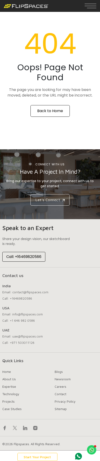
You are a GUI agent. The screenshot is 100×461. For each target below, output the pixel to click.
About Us (9, 379)
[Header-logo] (26, 6)
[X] (15, 428)
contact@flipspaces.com (30, 292)
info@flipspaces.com (27, 314)
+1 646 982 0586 (22, 320)
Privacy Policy (65, 401)
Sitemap (61, 409)
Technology (10, 394)
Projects (8, 401)
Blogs (59, 372)
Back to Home (50, 111)
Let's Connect (48, 200)
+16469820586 (21, 298)
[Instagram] (35, 428)
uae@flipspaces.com (27, 336)
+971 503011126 (22, 342)
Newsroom (63, 379)
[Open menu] (90, 6)
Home (6, 372)
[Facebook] (4, 428)
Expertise (9, 386)
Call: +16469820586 (23, 256)
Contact (60, 394)
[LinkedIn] (25, 428)
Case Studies (12, 409)
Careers (60, 386)
